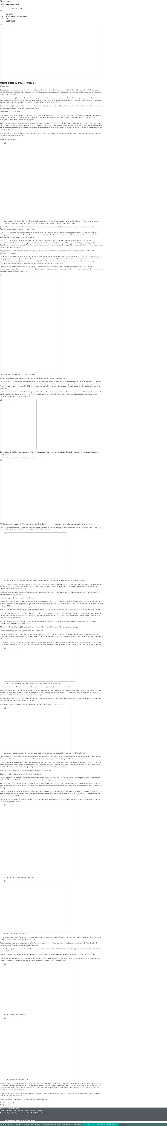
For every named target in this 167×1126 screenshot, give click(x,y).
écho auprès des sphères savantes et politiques (28, 261)
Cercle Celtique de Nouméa (9, 5)
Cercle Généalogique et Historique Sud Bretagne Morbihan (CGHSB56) (35, 937)
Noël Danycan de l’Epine (12, 123)
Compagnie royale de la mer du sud (70, 123)
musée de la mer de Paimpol (27, 698)
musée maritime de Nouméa (11, 687)
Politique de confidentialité (106, 1124)
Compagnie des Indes (7, 259)
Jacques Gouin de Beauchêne (92, 125)
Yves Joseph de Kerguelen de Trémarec (75, 382)
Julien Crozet (41, 621)
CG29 (16, 1083)
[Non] (123, 1125)
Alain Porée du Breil (17, 133)
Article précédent (7, 1103)
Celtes (79, 90)
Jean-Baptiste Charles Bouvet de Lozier (63, 256)
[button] (67, 10)
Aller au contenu (5, 1)
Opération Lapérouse (23, 693)
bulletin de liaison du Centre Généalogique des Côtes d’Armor (42, 783)
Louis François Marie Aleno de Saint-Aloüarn (15, 378)
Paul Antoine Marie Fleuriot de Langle (83, 634)
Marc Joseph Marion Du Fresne (73, 604)
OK (88, 1124)
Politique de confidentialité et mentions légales (20, 1120)
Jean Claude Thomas (11, 701)
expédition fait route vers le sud (66, 627)
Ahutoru (32, 615)
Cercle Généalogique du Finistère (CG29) (26, 955)
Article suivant (6, 1105)
